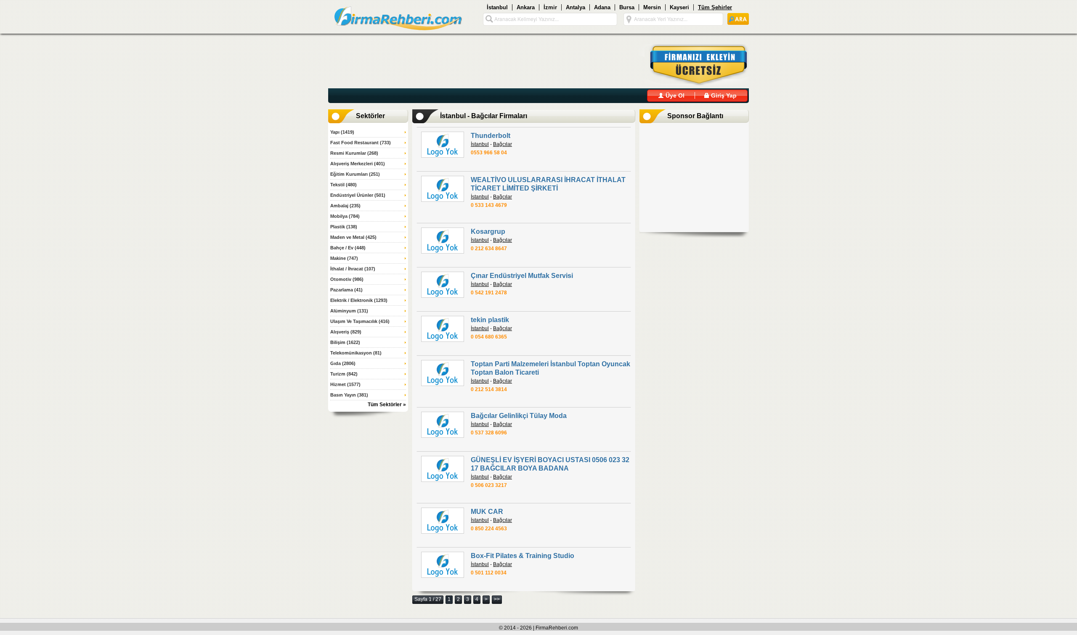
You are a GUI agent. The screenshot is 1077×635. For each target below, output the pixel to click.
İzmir (550, 7)
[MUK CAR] (442, 521)
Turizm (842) (344, 373)
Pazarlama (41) (346, 289)
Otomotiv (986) (346, 279)
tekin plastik (490, 319)
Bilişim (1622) (345, 342)
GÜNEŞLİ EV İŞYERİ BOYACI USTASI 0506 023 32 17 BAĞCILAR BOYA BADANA (550, 464)
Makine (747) (344, 258)
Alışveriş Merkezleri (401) (357, 163)
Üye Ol (674, 95)
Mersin (652, 7)
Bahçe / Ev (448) (348, 247)
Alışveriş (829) (345, 331)
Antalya (575, 7)
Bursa (626, 7)
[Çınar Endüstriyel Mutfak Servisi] (442, 285)
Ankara (526, 7)
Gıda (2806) (342, 363)
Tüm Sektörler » (387, 404)
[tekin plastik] (442, 329)
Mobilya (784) (345, 216)
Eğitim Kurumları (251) (355, 174)
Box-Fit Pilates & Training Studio (522, 555)
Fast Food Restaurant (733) (360, 142)
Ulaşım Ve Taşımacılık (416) (360, 321)
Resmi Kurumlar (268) (354, 153)
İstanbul (497, 7)
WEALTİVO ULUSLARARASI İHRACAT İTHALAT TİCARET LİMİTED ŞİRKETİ (548, 184)
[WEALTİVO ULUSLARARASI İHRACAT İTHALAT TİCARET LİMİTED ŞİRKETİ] (442, 189)
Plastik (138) (343, 226)
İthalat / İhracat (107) (352, 268)
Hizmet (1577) (345, 384)
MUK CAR (487, 511)
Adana (602, 7)
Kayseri (679, 7)
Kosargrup (488, 231)
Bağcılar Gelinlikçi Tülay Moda (519, 415)
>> (497, 599)
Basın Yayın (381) (349, 394)
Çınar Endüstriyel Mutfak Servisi (522, 275)
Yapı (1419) (342, 132)
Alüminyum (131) (349, 310)
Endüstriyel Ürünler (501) (357, 195)
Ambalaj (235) (345, 205)
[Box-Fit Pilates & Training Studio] (442, 565)
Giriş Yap (723, 95)
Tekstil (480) (343, 184)
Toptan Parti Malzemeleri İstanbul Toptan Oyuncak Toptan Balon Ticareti (550, 368)
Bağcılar (502, 144)
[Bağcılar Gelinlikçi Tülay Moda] (442, 425)
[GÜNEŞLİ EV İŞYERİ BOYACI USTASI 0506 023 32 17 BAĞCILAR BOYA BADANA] (442, 469)
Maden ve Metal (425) (353, 237)
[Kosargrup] (442, 241)
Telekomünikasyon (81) (356, 352)
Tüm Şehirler (715, 7)
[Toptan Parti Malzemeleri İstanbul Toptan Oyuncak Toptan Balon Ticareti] (442, 373)
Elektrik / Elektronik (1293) (358, 300)
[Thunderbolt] (442, 145)
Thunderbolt (490, 135)
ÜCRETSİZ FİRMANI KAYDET (693, 64)
